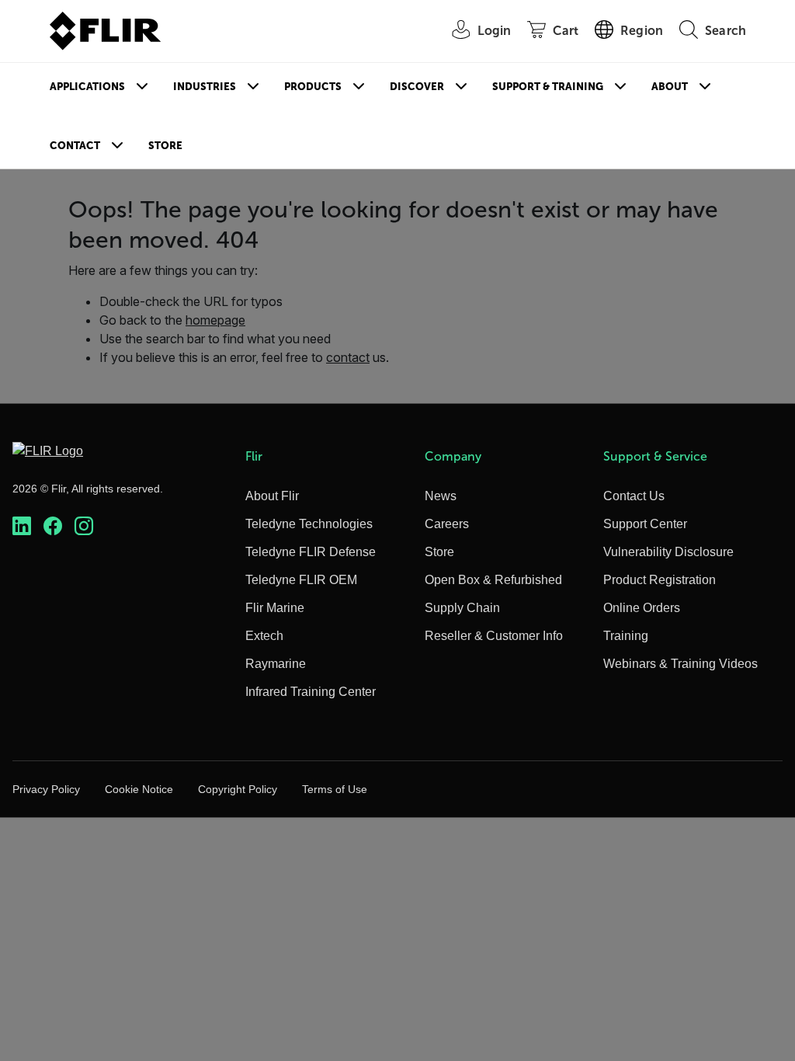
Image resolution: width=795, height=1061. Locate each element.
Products (313, 86)
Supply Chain (462, 607)
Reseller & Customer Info (494, 635)
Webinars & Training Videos (680, 663)
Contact (75, 145)
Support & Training (547, 86)
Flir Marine (274, 607)
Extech (264, 635)
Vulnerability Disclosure (668, 551)
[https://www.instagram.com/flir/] (84, 526)
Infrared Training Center (310, 691)
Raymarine (275, 663)
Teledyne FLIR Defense (310, 551)
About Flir (272, 496)
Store (165, 145)
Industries (204, 86)
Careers (447, 523)
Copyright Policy (237, 789)
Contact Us (634, 496)
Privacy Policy (46, 789)
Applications (87, 86)
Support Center (645, 523)
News (441, 496)
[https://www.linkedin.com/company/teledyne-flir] (21, 526)
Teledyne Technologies (309, 523)
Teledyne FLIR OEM (301, 579)
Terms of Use (334, 789)
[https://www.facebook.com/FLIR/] (52, 526)
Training (625, 635)
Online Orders (641, 607)
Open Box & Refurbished (493, 579)
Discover (417, 86)
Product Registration (659, 579)
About (669, 86)
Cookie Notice (139, 789)
